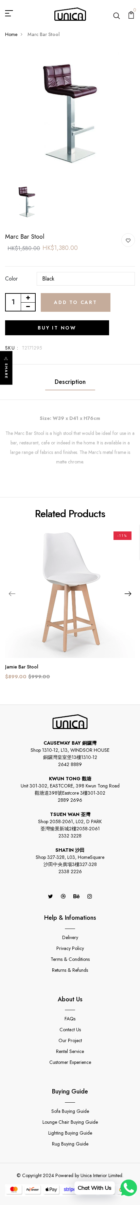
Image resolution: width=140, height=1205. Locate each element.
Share (6, 371)
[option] (70, 114)
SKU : (11, 347)
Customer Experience (70, 1062)
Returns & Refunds (70, 970)
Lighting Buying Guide (70, 1133)
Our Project (70, 1040)
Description (70, 381)
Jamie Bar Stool (21, 666)
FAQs (70, 1018)
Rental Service (70, 1051)
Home (11, 34)
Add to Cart (75, 302)
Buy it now (57, 327)
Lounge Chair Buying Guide (70, 1122)
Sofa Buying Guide (70, 1111)
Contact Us (70, 1029)
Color (11, 279)
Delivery (70, 937)
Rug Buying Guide (70, 1143)
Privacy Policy (70, 948)
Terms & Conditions (70, 959)
